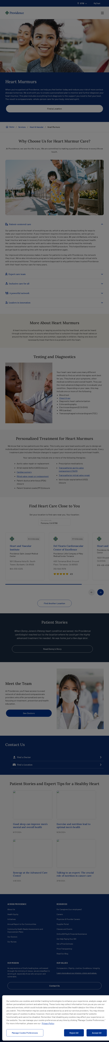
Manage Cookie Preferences (25, 1032)
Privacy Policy (48, 1023)
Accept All (96, 1032)
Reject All (74, 1032)
